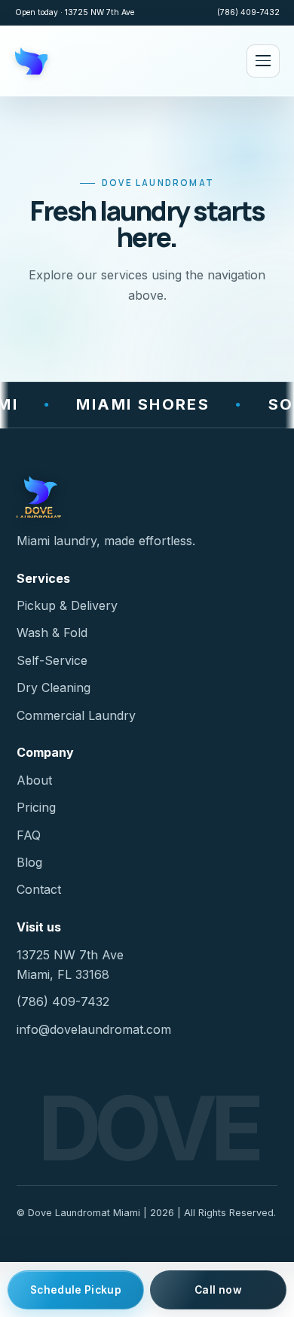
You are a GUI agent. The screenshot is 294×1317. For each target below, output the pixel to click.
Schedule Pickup (75, 1290)
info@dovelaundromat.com (94, 1029)
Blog (29, 862)
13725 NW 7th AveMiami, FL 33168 (70, 964)
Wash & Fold (52, 632)
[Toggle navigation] (263, 61)
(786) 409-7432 (248, 12)
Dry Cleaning (53, 687)
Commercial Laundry (76, 715)
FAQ (29, 835)
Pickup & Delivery (67, 605)
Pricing (36, 807)
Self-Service (52, 660)
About (34, 780)
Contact (39, 889)
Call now (218, 1290)
